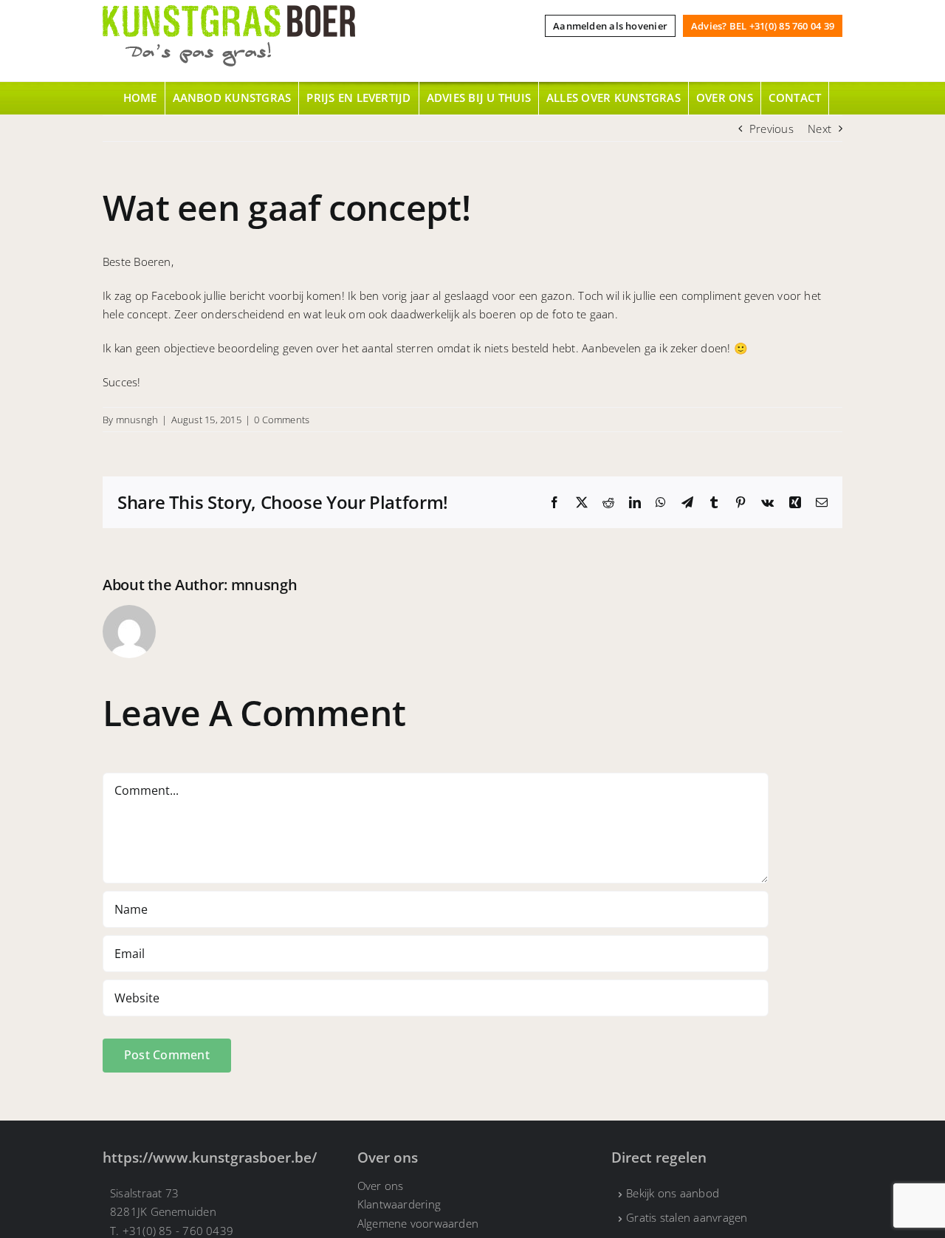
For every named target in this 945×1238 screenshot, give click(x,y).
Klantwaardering (399, 1204)
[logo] (229, 10)
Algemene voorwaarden (418, 1223)
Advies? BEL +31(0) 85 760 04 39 (762, 26)
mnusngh (137, 419)
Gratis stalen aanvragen (686, 1217)
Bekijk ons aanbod (672, 1193)
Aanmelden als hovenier (610, 26)
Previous (771, 128)
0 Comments (281, 419)
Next (819, 128)
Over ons (380, 1185)
